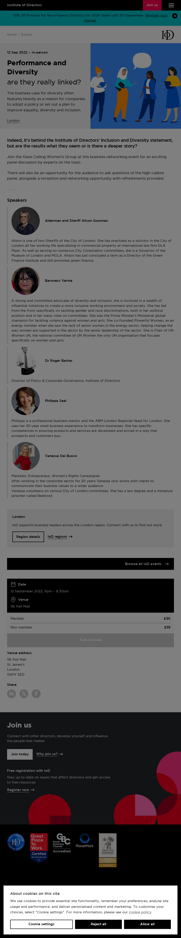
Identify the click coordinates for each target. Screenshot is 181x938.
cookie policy (140, 912)
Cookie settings (41, 924)
